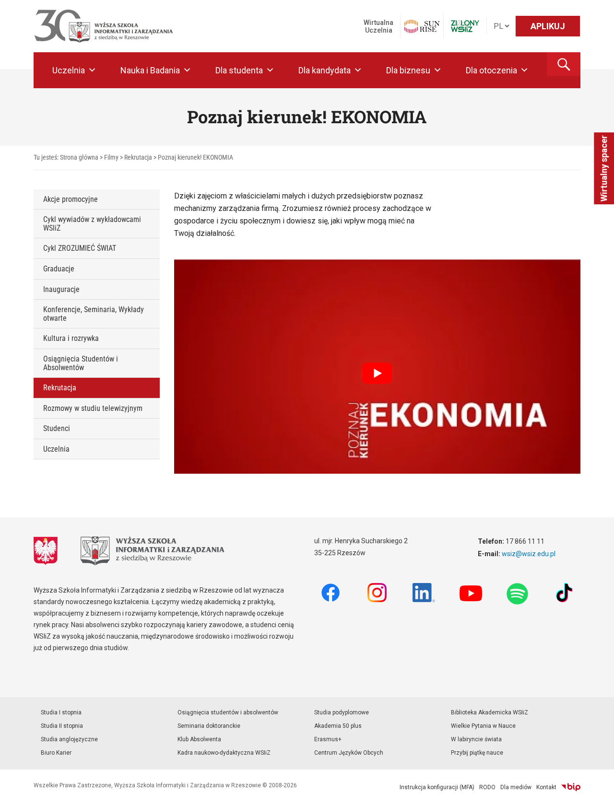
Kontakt (546, 787)
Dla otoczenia (491, 70)
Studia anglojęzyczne (69, 739)
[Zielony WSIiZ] (465, 26)
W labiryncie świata (476, 739)
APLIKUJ (548, 26)
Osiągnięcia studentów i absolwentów (227, 712)
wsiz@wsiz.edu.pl (528, 554)
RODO (487, 787)
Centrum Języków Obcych (348, 752)
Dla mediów (515, 787)
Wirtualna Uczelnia (378, 26)
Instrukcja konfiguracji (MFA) (437, 787)
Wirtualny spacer (604, 168)
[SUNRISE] (422, 26)
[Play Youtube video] (377, 373)
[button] (564, 64)
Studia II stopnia (62, 726)
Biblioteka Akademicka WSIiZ (489, 712)
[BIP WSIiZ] (570, 787)
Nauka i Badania (150, 70)
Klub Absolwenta (199, 739)
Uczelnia (68, 70)
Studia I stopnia (61, 712)
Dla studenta (239, 70)
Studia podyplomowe (341, 712)
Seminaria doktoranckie (208, 726)
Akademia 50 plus (338, 726)
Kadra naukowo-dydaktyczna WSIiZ (224, 752)
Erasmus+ (328, 739)
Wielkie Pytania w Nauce (483, 726)
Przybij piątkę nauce (477, 752)
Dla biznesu (408, 70)
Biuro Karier (56, 752)
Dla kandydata (324, 70)
